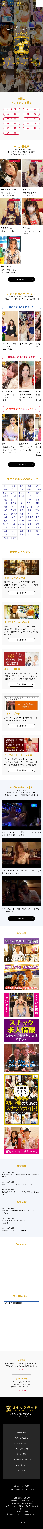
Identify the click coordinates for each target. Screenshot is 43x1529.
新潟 (13, 534)
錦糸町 (29, 489)
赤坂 (21, 489)
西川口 (13, 500)
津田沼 (5, 496)
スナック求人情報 (21, 1438)
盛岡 (13, 528)
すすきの (21, 524)
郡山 (29, 531)
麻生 (29, 524)
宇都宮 (5, 538)
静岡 (5, 503)
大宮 (5, 500)
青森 (37, 524)
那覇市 (13, 538)
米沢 (37, 528)
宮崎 (29, 521)
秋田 (21, 528)
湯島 (29, 486)
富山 (37, 531)
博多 (21, 517)
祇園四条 (13, 514)
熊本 (5, 521)
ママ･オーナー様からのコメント (21, 1460)
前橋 (37, 534)
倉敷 (21, 514)
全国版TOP (21, 1432)
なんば (29, 507)
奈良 (29, 510)
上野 (21, 486)
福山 (5, 517)
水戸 (21, 534)
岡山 (37, 514)
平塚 (37, 500)
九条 (37, 507)
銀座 (5, 486)
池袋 (5, 489)
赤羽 (13, 489)
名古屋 (13, 503)
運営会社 (16, 1486)
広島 (29, 514)
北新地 (21, 507)
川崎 (29, 500)
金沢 (5, 534)
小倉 (37, 517)
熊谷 (29, 534)
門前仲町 (37, 489)
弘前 (5, 528)
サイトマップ (30, 1489)
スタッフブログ (21, 1465)
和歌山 (37, 510)
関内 (21, 500)
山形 (29, 528)
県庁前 (5, 524)
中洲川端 (29, 517)
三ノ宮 (13, 510)
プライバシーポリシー (16, 1489)
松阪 (37, 503)
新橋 (13, 486)
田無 (29, 493)
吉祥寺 (13, 493)
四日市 (29, 503)
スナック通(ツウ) (21, 1449)
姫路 (21, 510)
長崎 (13, 521)
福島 (21, 531)
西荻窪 (5, 493)
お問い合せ (22, 1470)
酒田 (5, 531)
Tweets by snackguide (13, 1303)
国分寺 (21, 493)
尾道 (13, 517)
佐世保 (21, 521)
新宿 (37, 486)
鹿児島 (37, 521)
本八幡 (13, 496)
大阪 (5, 507)
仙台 (13, 531)
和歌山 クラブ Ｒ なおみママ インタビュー (17, 1184)
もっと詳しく (21, 279)
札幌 (13, 524)
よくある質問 (21, 1454)
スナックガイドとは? (21, 1443)
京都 (5, 514)
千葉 (37, 493)
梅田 (13, 507)
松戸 (29, 496)
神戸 (5, 510)
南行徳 (21, 496)
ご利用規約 (25, 1486)
